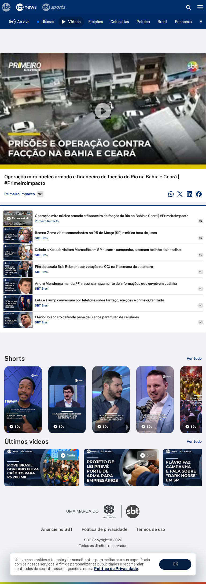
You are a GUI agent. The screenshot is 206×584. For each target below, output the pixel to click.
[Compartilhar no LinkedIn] (189, 194)
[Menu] (200, 7)
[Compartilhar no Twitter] (180, 194)
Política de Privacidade (116, 569)
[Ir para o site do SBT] (132, 511)
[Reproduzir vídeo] (103, 111)
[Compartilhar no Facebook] (199, 194)
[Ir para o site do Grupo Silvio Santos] (94, 511)
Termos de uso (150, 529)
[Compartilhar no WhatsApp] (171, 194)
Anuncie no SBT (57, 529)
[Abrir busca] (188, 7)
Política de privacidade (104, 529)
